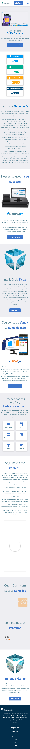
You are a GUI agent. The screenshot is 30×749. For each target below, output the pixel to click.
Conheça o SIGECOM (14, 237)
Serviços (15, 745)
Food (15, 734)
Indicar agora (14, 698)
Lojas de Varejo (15, 737)
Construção (15, 731)
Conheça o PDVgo (14, 386)
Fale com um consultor (15, 45)
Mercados (15, 740)
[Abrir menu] (27, 3)
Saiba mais (14, 310)
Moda (15, 742)
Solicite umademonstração (18, 3)
